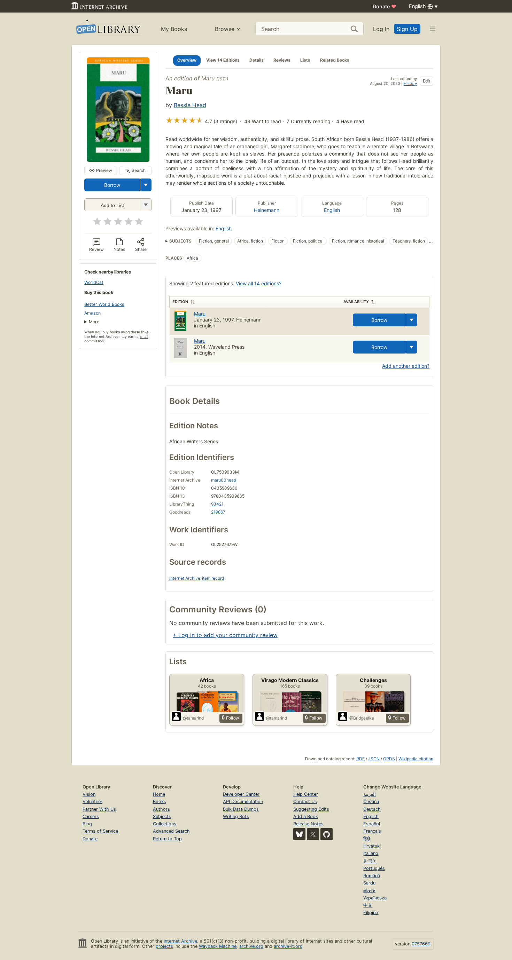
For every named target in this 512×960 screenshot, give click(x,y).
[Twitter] (313, 834)
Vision (89, 794)
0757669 (421, 943)
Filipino (370, 912)
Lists (305, 60)
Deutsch (372, 809)
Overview (186, 60)
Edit (426, 81)
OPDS (389, 758)
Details (256, 60)
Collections (164, 823)
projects (164, 946)
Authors (161, 809)
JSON (374, 758)
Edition (180, 301)
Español (371, 823)
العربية (369, 794)
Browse (224, 28)
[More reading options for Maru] (145, 204)
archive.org (251, 946)
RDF (360, 758)
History (410, 83)
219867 (218, 512)
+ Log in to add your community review (225, 635)
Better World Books (104, 304)
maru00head (223, 480)
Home (159, 794)
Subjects (162, 816)
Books (159, 801)
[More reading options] (146, 184)
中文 (367, 905)
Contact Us (305, 801)
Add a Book (305, 816)
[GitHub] (326, 834)
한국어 (370, 861)
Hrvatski (372, 846)
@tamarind (193, 718)
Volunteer (92, 801)
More (94, 321)
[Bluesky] (299, 834)
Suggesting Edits (311, 809)
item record (213, 578)
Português (374, 868)
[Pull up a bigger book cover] (118, 159)
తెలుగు (369, 890)
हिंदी (366, 838)
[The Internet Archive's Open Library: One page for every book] (107, 29)
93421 (217, 504)
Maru (208, 78)
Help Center (305, 794)
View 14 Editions (223, 60)
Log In (381, 28)
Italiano (370, 853)
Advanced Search (171, 831)
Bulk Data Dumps (241, 809)
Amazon (92, 313)
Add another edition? (405, 366)
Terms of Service (100, 831)
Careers (91, 816)
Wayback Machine (217, 946)
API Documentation (243, 801)
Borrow (112, 185)
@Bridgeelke (361, 718)
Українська (375, 898)
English (332, 210)
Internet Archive (184, 578)
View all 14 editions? (258, 283)
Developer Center (241, 794)
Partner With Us (99, 809)
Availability (356, 301)
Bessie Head (190, 105)
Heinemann (266, 210)
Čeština (371, 801)
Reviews (281, 60)
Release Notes (308, 823)
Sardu (369, 883)
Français (372, 831)
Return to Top (167, 838)
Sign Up (407, 28)
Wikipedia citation (415, 758)
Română (371, 875)
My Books (174, 28)
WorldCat (93, 282)
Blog (87, 823)
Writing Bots (236, 816)
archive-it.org (288, 946)
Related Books (334, 60)
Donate (384, 6)
